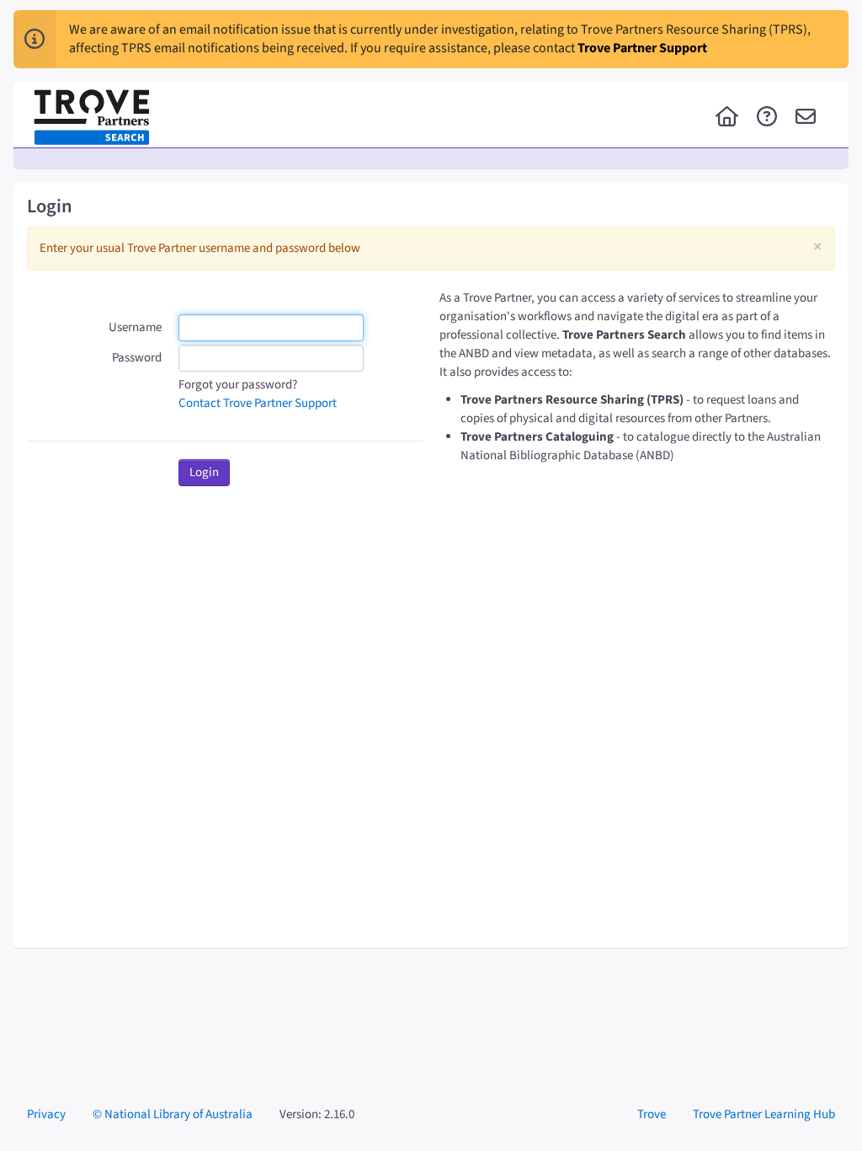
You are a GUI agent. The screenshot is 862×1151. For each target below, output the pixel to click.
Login (204, 472)
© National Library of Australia (173, 1114)
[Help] (767, 117)
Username (135, 327)
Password (137, 358)
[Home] (727, 117)
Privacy (46, 1114)
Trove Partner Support (642, 48)
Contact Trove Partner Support (257, 403)
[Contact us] (806, 117)
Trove (651, 1114)
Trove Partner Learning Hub (764, 1114)
